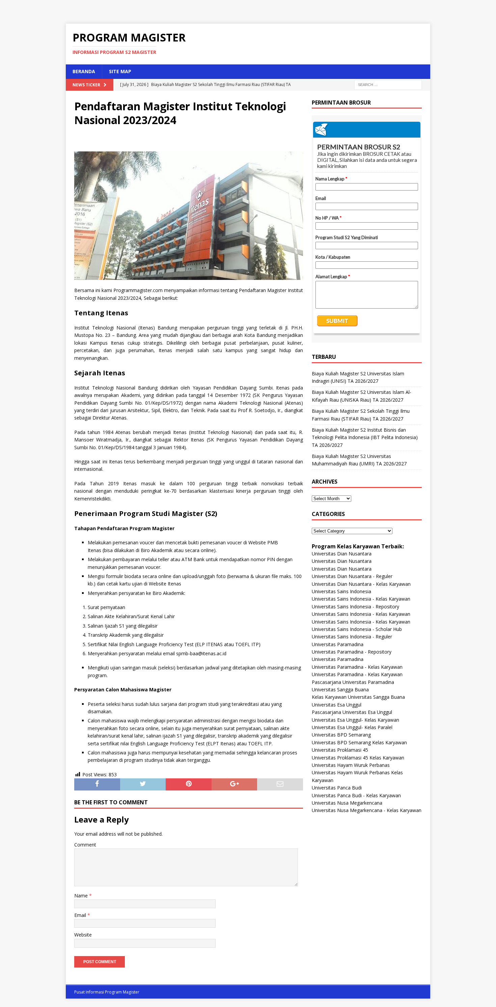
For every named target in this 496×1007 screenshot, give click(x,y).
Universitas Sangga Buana (340, 689)
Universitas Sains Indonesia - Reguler (352, 636)
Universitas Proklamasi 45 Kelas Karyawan (358, 757)
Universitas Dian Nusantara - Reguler (352, 576)
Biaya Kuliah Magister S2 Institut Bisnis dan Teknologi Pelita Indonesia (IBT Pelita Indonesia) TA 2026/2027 (365, 437)
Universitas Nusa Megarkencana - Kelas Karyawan (366, 810)
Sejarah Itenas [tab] (99, 373)
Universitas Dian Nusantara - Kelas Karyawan (361, 584)
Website (83, 934)
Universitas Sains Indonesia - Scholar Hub (357, 629)
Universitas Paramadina (337, 644)
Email (80, 915)
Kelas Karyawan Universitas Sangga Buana (358, 697)
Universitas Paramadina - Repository (351, 652)
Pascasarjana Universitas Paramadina (353, 682)
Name (81, 895)
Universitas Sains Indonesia (341, 591)
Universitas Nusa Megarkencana (347, 803)
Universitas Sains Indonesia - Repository (355, 606)
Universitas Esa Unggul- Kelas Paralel (352, 727)
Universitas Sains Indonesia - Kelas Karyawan (361, 599)
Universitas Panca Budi (337, 787)
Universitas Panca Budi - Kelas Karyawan (356, 795)
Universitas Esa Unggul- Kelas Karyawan (355, 720)
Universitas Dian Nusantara (341, 553)
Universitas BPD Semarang (341, 734)
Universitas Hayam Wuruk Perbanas (351, 765)
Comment (85, 844)
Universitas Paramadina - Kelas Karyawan (357, 667)
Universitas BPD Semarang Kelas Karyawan (359, 742)
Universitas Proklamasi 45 (340, 750)
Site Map (120, 71)
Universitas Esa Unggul (336, 704)
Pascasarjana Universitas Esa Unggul (352, 712)
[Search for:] (388, 84)
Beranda (84, 71)
